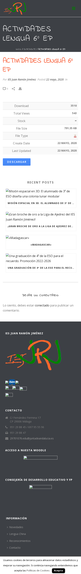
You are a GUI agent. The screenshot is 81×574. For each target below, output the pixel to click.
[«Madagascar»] (41, 237)
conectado (42, 305)
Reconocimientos (20, 541)
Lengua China (17, 534)
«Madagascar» (41, 244)
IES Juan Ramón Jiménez (22, 79)
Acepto (58, 570)
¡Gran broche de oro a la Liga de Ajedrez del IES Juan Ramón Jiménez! (42, 226)
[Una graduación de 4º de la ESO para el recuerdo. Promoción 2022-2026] (41, 258)
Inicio (18, 49)
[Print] (22, 88)
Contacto (15, 547)
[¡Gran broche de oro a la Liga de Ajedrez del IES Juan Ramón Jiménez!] (41, 217)
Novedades (16, 527)
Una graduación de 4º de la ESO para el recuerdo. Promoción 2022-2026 (42, 267)
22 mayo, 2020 (55, 79)
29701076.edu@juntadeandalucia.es (32, 438)
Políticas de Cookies (38, 570)
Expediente (30, 49)
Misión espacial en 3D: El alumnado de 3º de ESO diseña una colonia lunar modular (42, 203)
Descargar (16, 162)
